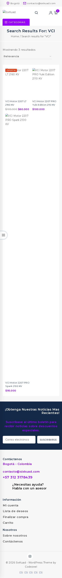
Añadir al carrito (25, 124)
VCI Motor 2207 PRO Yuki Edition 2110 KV (44, 103)
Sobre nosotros (15, 535)
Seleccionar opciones (25, 78)
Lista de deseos (15, 511)
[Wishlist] (46, 12)
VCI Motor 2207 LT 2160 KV (16, 103)
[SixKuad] (14, 12)
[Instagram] (30, 556)
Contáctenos (13, 541)
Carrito (8, 522)
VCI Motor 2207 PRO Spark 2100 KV (17, 384)
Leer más (52, 78)
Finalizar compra (15, 517)
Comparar (25, 71)
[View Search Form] (36, 12)
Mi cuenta (10, 505)
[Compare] (41, 12)
